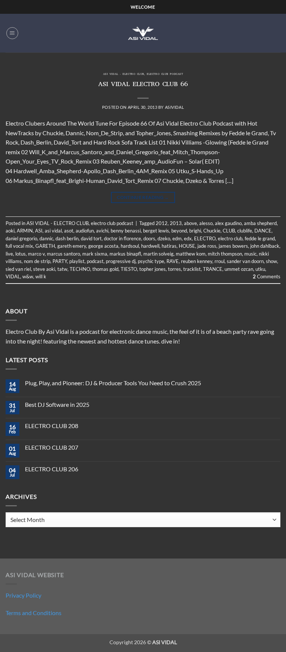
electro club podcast (165, 74)
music (250, 254)
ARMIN (25, 231)
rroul (219, 261)
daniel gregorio (21, 238)
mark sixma (94, 254)
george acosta (103, 246)
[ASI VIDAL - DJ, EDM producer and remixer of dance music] (143, 32)
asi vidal (53, 231)
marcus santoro (63, 254)
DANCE (262, 231)
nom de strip (37, 261)
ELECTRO (205, 238)
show (271, 261)
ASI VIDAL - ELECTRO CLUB (123, 74)
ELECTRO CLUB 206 (51, 468)
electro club (230, 238)
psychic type (151, 261)
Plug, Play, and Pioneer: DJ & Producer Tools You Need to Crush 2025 (113, 382)
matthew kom (191, 254)
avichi (102, 231)
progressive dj (121, 261)
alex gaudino (228, 223)
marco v (36, 254)
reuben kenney (196, 261)
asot (68, 231)
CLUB (229, 231)
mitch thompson (225, 254)
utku (260, 269)
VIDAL (13, 276)
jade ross (206, 246)
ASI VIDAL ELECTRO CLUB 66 (143, 85)
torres (174, 269)
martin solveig (158, 254)
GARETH (45, 246)
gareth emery (71, 246)
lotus (20, 254)
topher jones (152, 269)
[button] (12, 33)
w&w (27, 276)
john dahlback (264, 246)
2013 (176, 223)
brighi (195, 231)
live (9, 254)
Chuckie (211, 231)
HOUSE (187, 246)
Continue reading (143, 197)
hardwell (150, 246)
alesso (206, 223)
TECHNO (80, 269)
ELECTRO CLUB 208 (51, 425)
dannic (46, 238)
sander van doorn (245, 261)
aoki (10, 231)
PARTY (60, 261)
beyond (179, 231)
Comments (266, 276)
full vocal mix (19, 246)
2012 (162, 223)
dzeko (164, 238)
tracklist (192, 269)
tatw (62, 269)
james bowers (233, 246)
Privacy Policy (23, 595)
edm (177, 238)
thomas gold (105, 269)
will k (40, 276)
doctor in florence (122, 238)
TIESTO (129, 269)
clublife (244, 231)
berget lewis (156, 231)
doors (149, 238)
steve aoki (44, 269)
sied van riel (18, 269)
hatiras (169, 246)
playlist (77, 261)
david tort (91, 238)
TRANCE (212, 269)
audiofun (85, 231)
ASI (38, 231)
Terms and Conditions (33, 612)
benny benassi (126, 231)
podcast (95, 261)
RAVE (172, 261)
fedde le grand (260, 238)
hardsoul (130, 246)
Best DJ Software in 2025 (57, 404)
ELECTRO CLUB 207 (51, 447)
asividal (174, 107)
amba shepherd (260, 223)
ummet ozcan (239, 269)
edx (188, 238)
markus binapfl (125, 254)
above (190, 223)
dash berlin (67, 238)
